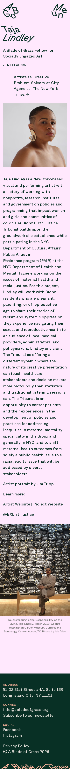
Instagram (12, 735)
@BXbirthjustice (18, 514)
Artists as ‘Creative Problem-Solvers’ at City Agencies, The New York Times (36, 85)
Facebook (12, 729)
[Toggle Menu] (59, 11)
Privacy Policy (16, 746)
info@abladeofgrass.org (26, 709)
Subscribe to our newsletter (29, 715)
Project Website (48, 504)
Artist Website (16, 504)
